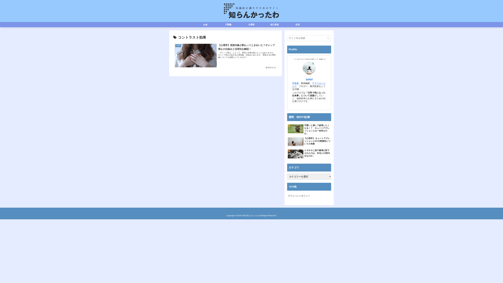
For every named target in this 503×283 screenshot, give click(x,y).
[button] (328, 38)
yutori (309, 79)
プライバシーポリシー (299, 196)
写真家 (295, 83)
